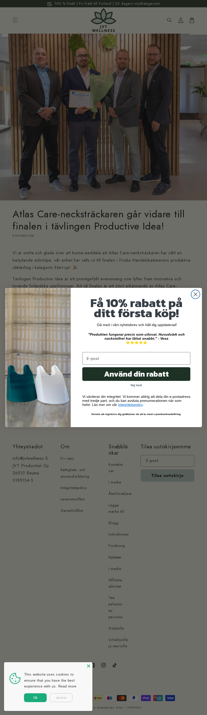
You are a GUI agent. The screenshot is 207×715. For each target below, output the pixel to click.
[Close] (88, 665)
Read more (67, 686)
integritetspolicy (130, 405)
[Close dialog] (195, 294)
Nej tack (136, 385)
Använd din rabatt (136, 374)
